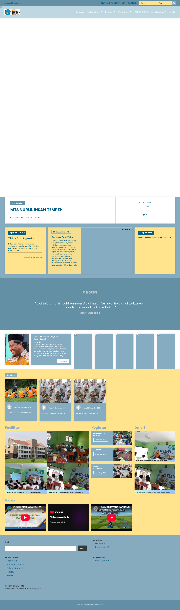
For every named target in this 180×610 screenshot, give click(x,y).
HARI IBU (10, 572)
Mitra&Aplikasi (157, 12)
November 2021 (102, 547)
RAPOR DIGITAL (142, 12)
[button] (122, 229)
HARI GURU (11, 575)
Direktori (109, 12)
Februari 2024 (101, 543)
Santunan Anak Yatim (62, 237)
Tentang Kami (93, 12)
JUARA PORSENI (164, 238)
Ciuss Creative (98, 605)
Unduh (173, 12)
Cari (7, 542)
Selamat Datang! (15, 568)
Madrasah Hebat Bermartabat (88, 413)
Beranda (80, 12)
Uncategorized (102, 560)
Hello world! (12, 560)
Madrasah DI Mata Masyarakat (54, 413)
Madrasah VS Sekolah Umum (19, 413)
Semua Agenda (35, 257)
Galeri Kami (123, 12)
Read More (63, 361)
